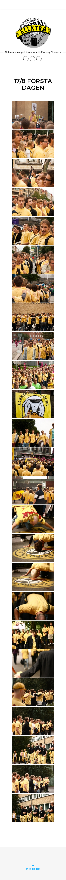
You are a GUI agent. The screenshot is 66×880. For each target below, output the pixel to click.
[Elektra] (33, 33)
